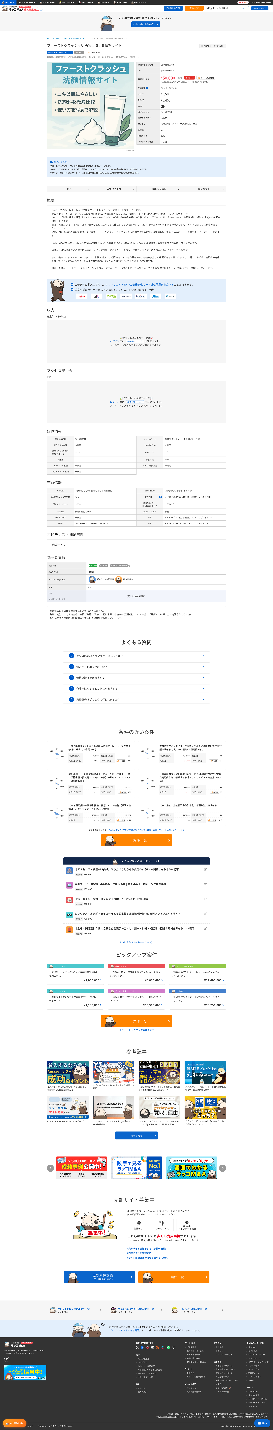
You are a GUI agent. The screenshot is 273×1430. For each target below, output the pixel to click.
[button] (152, 1347)
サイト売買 (253, 1350)
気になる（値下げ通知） (214, 46)
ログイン (243, 8)
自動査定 (210, 8)
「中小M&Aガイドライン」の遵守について (55, 1426)
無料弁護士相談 (193, 1358)
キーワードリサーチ (256, 1354)
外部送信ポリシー (223, 1376)
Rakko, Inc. (246, 1426)
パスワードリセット (224, 1354)
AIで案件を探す (14, 1423)
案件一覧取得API (194, 1391)
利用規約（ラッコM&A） (226, 1369)
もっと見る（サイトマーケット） (136, 942)
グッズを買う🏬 (222, 1391)
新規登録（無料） (260, 8)
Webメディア (115, 830)
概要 (69, 189)
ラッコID (252, 1347)
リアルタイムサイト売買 (258, 1362)
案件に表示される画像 (167, 1416)
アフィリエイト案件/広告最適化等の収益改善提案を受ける (140, 284)
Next (222, 1168)
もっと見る (136, 1135)
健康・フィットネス (161, 830)
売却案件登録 (173, 8)
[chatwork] (147, 1347)
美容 (149, 830)
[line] (168, 1347)
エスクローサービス (195, 1350)
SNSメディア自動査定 (147, 1373)
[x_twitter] (137, 1347)
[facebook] (142, 1347)
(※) (41, 10)
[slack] (163, 1347)
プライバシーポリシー (225, 1373)
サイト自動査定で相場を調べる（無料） (149, 1257)
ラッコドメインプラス (257, 1402)
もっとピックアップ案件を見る (137, 1030)
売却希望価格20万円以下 (134, 830)
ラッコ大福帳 (253, 1395)
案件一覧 (194, 8)
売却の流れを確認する (139, 1253)
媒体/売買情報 (159, 189)
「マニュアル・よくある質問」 (125, 1330)
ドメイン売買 (253, 1369)
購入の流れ (142, 1392)
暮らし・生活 (178, 830)
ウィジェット (192, 1388)
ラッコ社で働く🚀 (223, 1387)
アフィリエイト (254, 1376)
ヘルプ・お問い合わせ (196, 1376)
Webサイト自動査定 (146, 1366)
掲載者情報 (203, 189)
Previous (50, 1168)
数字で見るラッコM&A (196, 1362)
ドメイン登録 (253, 1365)
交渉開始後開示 (167, 64)
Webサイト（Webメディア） (75, 38)
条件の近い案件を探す (144, 24)
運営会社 (219, 1384)
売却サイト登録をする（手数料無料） (147, 1248)
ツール (251, 1380)
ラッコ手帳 (253, 1391)
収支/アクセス (114, 189)
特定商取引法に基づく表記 (227, 1380)
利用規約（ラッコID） (225, 1365)
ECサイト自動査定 (145, 1377)
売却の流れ (142, 1362)
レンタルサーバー (255, 1358)
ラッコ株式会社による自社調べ (253, 1413)
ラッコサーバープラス (257, 1398)
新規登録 (219, 1347)
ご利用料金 (222, 8)
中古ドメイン (253, 1373)
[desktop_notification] (173, 1347)
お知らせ (190, 1373)
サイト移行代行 (193, 1354)
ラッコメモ (253, 1406)
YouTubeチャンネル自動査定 (150, 1369)
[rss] (157, 1347)
